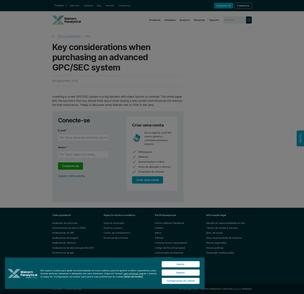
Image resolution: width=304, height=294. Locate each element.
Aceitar (181, 264)
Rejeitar (180, 272)
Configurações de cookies (181, 280)
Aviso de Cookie (133, 276)
